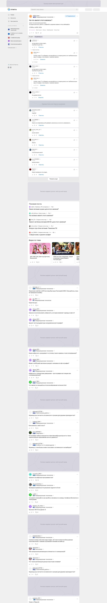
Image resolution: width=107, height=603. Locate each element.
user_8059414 (34, 232)
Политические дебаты (42, 413)
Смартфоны (39, 433)
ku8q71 (32, 206)
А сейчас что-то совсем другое (45, 445)
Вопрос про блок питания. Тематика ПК (43, 228)
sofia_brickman (34, 213)
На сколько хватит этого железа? (41, 215)
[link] (40, 253)
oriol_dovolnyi (34, 226)
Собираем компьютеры (41, 219)
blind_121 (33, 219)
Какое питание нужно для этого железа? (44, 209)
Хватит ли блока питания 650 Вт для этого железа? (47, 222)
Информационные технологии (44, 17)
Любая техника (42, 213)
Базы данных (38, 549)
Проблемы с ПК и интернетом (42, 206)
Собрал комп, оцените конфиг (40, 235)
